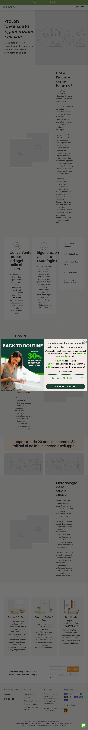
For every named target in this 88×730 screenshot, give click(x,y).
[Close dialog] (85, 341)
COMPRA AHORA (65, 386)
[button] (83, 725)
